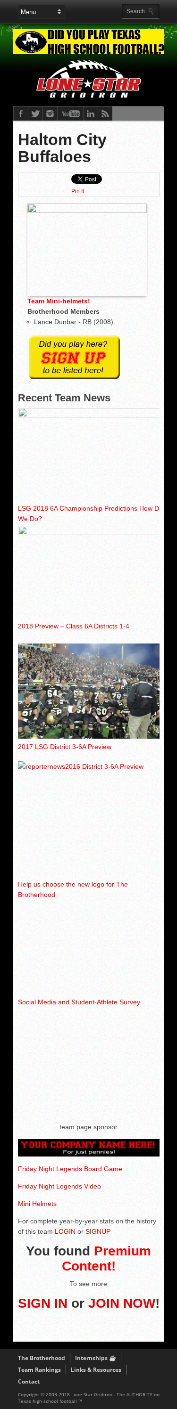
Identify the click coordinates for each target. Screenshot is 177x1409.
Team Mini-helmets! (58, 301)
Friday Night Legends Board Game (70, 1169)
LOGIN (65, 1231)
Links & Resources (96, 1370)
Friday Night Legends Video (59, 1186)
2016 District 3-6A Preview (104, 766)
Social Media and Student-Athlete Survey (79, 1002)
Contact (29, 1381)
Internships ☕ (95, 1358)
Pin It (77, 191)
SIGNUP (97, 1231)
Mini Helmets (37, 1203)
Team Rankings (39, 1370)
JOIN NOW (121, 1303)
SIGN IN (42, 1303)
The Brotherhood (41, 1358)
